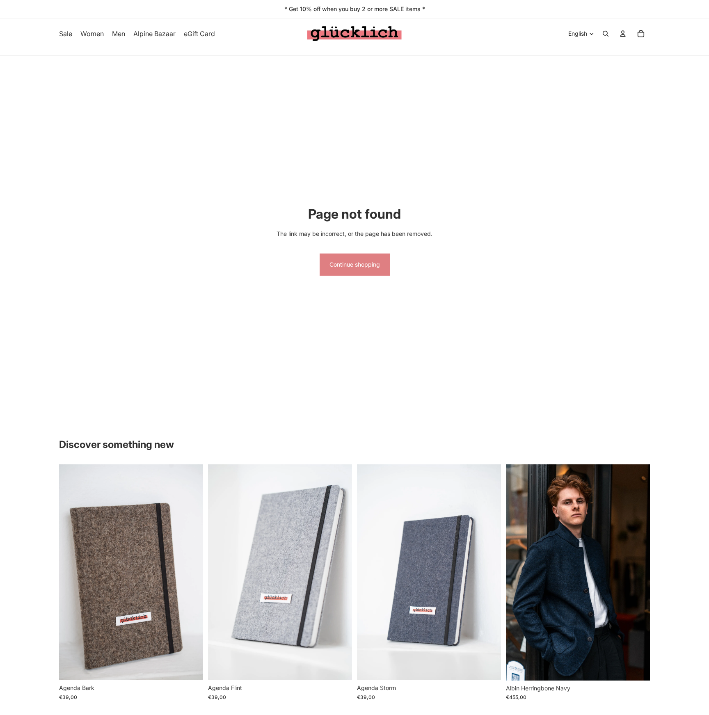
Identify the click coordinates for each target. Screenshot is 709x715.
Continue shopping (354, 264)
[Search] (606, 34)
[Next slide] (190, 572)
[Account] (623, 34)
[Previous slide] (71, 572)
